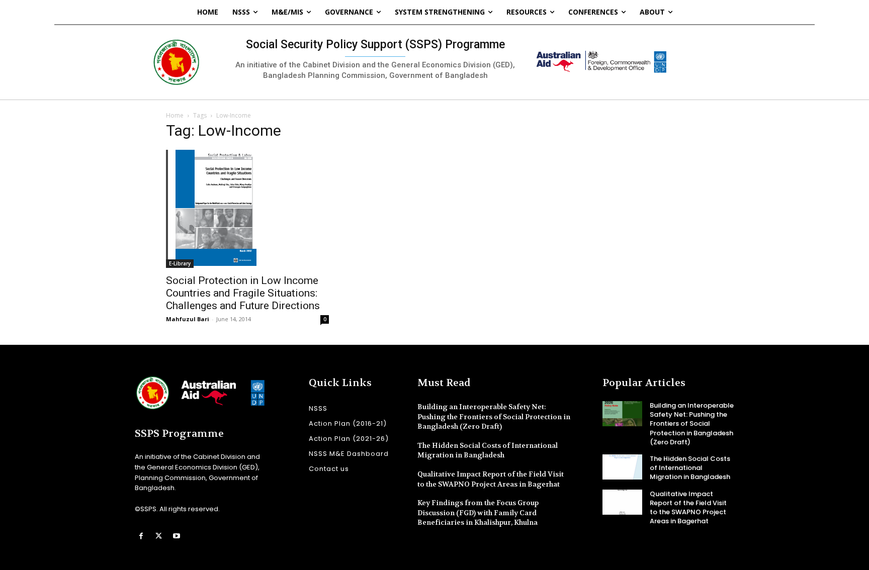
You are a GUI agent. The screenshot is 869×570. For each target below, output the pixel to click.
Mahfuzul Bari (187, 319)
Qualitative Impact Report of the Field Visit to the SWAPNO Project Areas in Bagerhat (688, 507)
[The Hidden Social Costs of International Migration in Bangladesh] (622, 467)
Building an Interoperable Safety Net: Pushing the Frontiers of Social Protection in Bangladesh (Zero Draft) (493, 416)
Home (175, 115)
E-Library (180, 263)
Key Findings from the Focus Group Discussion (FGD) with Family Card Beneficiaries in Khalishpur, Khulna (478, 512)
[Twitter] (158, 536)
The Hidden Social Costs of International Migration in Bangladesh (487, 450)
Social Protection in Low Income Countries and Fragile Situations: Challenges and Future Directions (243, 293)
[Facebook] (141, 536)
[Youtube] (176, 536)
